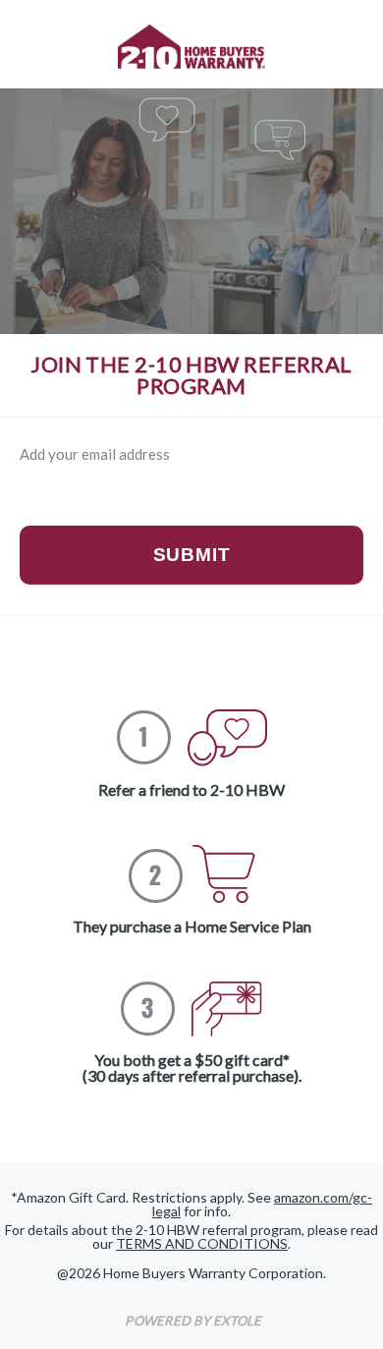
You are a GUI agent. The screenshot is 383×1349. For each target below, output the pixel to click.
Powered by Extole (193, 1320)
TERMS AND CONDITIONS (202, 1243)
